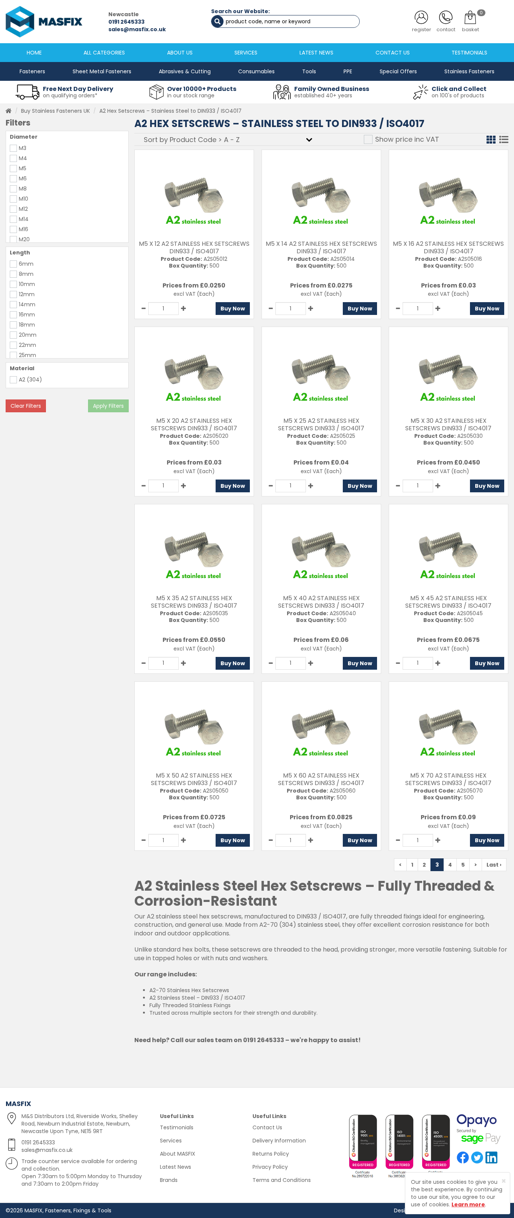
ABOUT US (180, 52)
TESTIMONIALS (469, 52)
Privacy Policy (270, 1167)
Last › (494, 864)
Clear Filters (26, 406)
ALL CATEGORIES (104, 52)
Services (171, 1140)
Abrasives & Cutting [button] (185, 71)
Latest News (175, 1167)
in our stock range (190, 95)
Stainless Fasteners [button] (469, 71)
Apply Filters (108, 406)
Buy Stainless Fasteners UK (55, 111)
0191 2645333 (126, 22)
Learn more (468, 1204)
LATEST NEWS (316, 52)
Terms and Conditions (281, 1180)
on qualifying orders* (70, 95)
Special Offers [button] (398, 71)
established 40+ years (323, 95)
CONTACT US (393, 52)
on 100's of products (458, 95)
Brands (169, 1180)
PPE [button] (348, 71)
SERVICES (245, 52)
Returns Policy (270, 1153)
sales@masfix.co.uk (137, 29)
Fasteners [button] (32, 71)
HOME (34, 52)
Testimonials (176, 1127)
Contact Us (267, 1127)
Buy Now (233, 308)
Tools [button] (309, 71)
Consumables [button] (256, 71)
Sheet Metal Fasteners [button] (102, 71)
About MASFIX (177, 1153)
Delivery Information (279, 1140)
